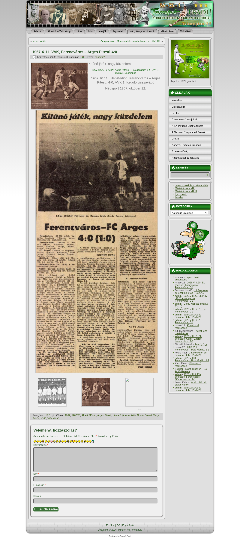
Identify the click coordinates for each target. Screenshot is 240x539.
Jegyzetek (118, 31)
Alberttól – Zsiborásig (58, 31)
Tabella (179, 197)
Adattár (37, 31)
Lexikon (176, 113)
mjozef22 (100, 57)
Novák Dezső (144, 415)
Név (36, 474)
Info (90, 31)
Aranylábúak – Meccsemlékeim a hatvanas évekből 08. (130, 41)
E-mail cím (39, 485)
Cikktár (175, 138)
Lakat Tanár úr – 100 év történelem (191, 370)
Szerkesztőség (180, 151)
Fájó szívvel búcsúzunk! (187, 278)
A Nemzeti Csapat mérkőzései (188, 132)
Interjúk (102, 31)
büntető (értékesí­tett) (124, 415)
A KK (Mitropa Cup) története (187, 125)
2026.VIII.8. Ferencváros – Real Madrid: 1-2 (192, 348)
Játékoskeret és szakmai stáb (191, 185)
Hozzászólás (40, 445)
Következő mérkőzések (187, 326)
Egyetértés (128, 525)
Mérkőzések (167, 31)
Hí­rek (79, 31)
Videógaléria (178, 106)
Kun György (200, 344)
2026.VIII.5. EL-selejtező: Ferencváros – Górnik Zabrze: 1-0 (188, 377)
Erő (118, 525)
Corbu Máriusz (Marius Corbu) (191, 305)
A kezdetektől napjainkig (185, 119)
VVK (43, 418)
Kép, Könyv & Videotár (142, 31)
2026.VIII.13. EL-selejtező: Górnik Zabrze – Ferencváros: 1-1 (189, 339)
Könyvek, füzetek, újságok (186, 145)
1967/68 (76, 415)
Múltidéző (185, 31)
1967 (47, 415)
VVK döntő (53, 418)
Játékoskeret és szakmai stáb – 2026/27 (191, 291)
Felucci (179, 369)
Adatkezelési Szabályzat (185, 157)
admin (178, 295)
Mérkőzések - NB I (185, 188)
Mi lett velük (39, 41)
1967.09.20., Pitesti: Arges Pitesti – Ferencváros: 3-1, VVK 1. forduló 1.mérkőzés (125, 71)
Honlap (37, 496)
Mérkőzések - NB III (186, 191)
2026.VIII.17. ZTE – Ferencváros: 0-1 (190, 310)
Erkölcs (110, 525)
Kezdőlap (177, 100)
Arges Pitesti (104, 415)
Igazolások (181, 194)
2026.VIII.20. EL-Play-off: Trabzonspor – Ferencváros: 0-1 (190, 285)
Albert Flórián (89, 415)
